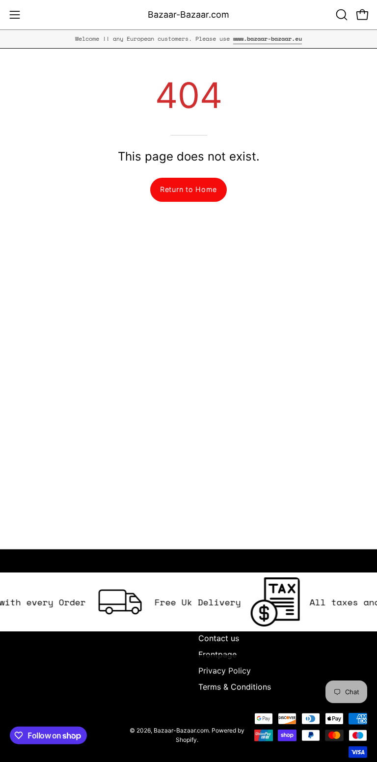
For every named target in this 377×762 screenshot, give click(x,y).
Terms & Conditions (234, 687)
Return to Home (188, 189)
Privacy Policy (224, 671)
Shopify (186, 739)
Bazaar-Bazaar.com (188, 14)
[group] (188, 38)
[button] (341, 15)
